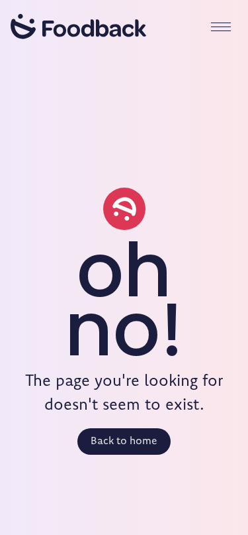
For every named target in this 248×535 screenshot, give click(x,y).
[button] (220, 26)
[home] (79, 26)
